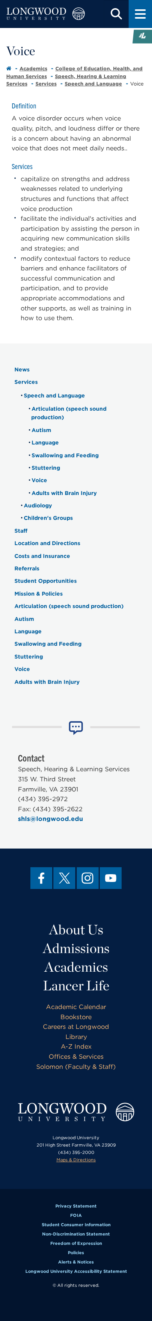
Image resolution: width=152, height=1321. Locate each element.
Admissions (76, 948)
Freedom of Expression (76, 1243)
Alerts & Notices (76, 1262)
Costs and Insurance (42, 556)
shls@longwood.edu (50, 819)
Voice (39, 480)
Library (76, 1036)
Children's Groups (48, 518)
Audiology (38, 505)
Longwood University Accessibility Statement (76, 1271)
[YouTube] (111, 878)
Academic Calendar (76, 1007)
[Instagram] (88, 878)
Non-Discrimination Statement (76, 1234)
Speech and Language (93, 84)
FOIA (76, 1215)
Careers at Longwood (76, 1026)
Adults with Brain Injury (64, 493)
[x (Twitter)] (64, 878)
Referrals (26, 568)
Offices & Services (76, 1056)
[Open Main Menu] (140, 14)
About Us (76, 929)
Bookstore (76, 1017)
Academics (33, 68)
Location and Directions (47, 543)
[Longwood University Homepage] (45, 14)
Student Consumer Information (76, 1224)
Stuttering (46, 468)
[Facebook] (41, 878)
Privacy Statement (76, 1206)
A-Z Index (76, 1046)
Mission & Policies (38, 594)
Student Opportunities (45, 581)
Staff (20, 531)
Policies (76, 1252)
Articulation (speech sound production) (69, 606)
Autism (41, 430)
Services (46, 84)
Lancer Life (76, 985)
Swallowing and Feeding (65, 455)
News (22, 369)
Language (45, 442)
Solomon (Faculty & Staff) (76, 1066)
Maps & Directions (76, 1159)
